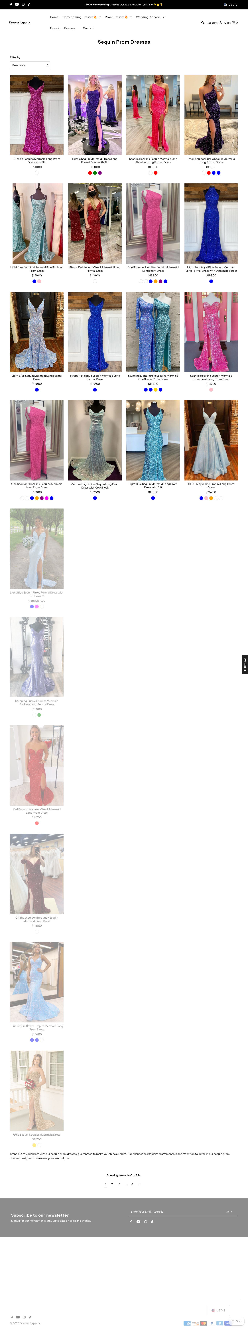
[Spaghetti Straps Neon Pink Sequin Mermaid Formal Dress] (153, 657)
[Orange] (155, 281)
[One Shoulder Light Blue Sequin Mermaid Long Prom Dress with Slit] (211, 765)
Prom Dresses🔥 (116, 17)
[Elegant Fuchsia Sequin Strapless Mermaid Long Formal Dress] (153, 982)
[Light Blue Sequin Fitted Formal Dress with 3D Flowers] (37, 548)
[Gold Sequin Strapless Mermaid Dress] (37, 1091)
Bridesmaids (18, 1266)
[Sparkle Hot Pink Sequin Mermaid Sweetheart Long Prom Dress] (211, 332)
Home (54, 17)
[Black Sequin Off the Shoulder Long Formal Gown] (95, 982)
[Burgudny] (42, 1040)
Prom (13, 1254)
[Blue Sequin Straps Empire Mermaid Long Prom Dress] (37, 982)
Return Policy (193, 1267)
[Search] (202, 22)
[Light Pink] (221, 1148)
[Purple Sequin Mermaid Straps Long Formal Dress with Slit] (95, 115)
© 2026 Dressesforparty (25, 1323)
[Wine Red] (214, 1040)
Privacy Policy (77, 1263)
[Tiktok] (28, 4)
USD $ (233, 4)
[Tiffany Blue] (151, 390)
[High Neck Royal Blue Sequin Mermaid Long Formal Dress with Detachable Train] (211, 223)
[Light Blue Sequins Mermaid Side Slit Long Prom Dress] (37, 223)
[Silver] (153, 823)
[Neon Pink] (153, 715)
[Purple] (100, 173)
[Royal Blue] (214, 173)
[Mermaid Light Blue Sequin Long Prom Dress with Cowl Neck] (95, 440)
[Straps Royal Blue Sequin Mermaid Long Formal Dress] (95, 332)
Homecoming (18, 1260)
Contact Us (75, 1258)
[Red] (90, 173)
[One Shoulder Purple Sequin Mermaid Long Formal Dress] (211, 115)
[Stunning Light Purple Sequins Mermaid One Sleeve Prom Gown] (153, 332)
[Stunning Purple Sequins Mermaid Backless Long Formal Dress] (37, 657)
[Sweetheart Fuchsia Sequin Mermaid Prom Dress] (153, 548)
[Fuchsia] (46, 498)
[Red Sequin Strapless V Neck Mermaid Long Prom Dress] (37, 765)
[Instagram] (23, 4)
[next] (139, 1184)
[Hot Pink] (39, 281)
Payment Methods (196, 1258)
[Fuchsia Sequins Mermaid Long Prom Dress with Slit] (37, 115)
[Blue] (151, 281)
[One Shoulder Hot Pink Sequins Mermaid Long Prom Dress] (153, 223)
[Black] (100, 932)
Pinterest (132, 1266)
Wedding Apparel (148, 17)
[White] (146, 281)
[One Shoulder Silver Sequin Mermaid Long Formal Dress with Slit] (153, 765)
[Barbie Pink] (206, 498)
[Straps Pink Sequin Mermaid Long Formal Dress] (211, 548)
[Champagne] (216, 498)
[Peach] (87, 606)
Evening (15, 1279)
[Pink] (97, 606)
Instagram (133, 1272)
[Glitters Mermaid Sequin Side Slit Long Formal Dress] (95, 874)
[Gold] (155, 390)
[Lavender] (92, 606)
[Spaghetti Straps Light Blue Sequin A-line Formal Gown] (95, 548)
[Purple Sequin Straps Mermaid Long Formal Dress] (211, 657)
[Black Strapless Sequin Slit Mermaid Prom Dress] (211, 1091)
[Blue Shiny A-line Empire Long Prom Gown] (211, 440)
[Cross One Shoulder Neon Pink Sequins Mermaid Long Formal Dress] (211, 982)
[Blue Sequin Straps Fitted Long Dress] (95, 1091)
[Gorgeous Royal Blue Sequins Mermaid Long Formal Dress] (211, 874)
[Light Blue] (218, 173)
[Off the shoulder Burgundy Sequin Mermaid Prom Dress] (37, 874)
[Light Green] (153, 1148)
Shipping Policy (195, 1263)
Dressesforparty (19, 22)
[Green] (95, 173)
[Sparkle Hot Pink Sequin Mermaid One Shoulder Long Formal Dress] (153, 115)
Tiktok (131, 1260)
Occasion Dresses (62, 28)
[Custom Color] (42, 606)
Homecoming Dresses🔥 (80, 17)
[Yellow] (216, 1148)
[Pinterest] (10, 4)
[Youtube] (16, 4)
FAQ (187, 1254)
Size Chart (191, 1271)
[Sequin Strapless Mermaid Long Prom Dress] (95, 657)
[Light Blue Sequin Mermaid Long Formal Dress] (37, 332)
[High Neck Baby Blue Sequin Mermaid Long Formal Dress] (153, 874)
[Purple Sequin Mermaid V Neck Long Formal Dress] (95, 765)
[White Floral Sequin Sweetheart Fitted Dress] (153, 1091)
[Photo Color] (37, 173)
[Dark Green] (97, 715)
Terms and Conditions (82, 1267)
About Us (74, 1254)
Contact (89, 28)
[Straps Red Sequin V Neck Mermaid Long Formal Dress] (95, 223)
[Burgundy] (37, 931)
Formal (14, 1272)
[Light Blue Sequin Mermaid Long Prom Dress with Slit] (153, 440)
